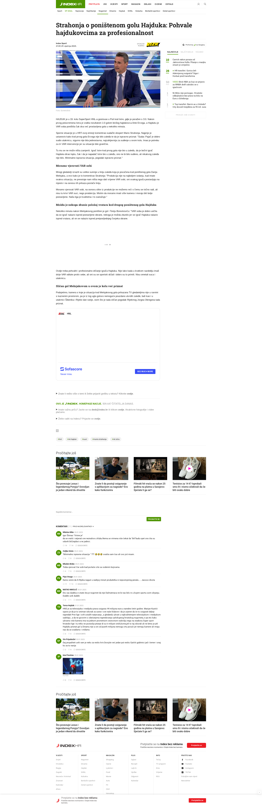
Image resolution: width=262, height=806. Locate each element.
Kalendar (59, 785)
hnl (60, 439)
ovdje (121, 409)
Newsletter (185, 781)
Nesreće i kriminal (63, 776)
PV (58, 578)
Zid (105, 4)
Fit (107, 785)
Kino (158, 768)
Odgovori (134, 776)
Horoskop (110, 793)
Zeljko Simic (68, 551)
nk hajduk (72, 439)
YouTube (65, 675)
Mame (108, 776)
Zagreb (59, 772)
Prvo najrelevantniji (82, 526)
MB (58, 565)
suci (84, 439)
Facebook (189, 760)
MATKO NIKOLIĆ (70, 589)
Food (108, 772)
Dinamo (112, 11)
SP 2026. (69, 11)
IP (59, 656)
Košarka (139, 11)
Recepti (134, 764)
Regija (58, 768)
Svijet (58, 760)
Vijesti (114, 4)
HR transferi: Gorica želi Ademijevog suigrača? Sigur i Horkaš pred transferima (186, 73)
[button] (59, 467)
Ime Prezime (68, 655)
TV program (161, 764)
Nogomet (103, 11)
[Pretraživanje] (204, 4)
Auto (108, 781)
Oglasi (147, 4)
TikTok (188, 772)
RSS (158, 776)
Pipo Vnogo (68, 577)
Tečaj (158, 760)
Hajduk (122, 11)
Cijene (158, 4)
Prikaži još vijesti (185, 115)
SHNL (130, 11)
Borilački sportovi (152, 11)
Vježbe (134, 772)
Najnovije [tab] (172, 52)
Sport (124, 4)
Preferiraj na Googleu (195, 45)
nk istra (115, 439)
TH (58, 607)
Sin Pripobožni (69, 639)
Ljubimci (109, 768)
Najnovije (79, 11)
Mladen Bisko (69, 564)
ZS (58, 552)
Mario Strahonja (99, 439)
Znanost (59, 781)
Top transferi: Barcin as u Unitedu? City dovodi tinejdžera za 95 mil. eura (189, 105)
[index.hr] (70, 4)
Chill (108, 789)
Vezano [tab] (199, 52)
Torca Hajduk (68, 605)
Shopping (110, 760)
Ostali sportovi (169, 11)
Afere (58, 789)
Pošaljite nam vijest (189, 776)
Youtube (188, 764)
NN (58, 533)
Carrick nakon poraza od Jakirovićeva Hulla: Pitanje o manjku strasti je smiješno (189, 62)
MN (58, 591)
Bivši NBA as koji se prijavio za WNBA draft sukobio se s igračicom (189, 85)
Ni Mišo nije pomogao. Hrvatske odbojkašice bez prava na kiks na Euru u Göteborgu (188, 96)
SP (58, 641)
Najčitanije (91, 11)
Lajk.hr (134, 768)
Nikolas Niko (68, 532)
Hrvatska (59, 764)
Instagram (189, 768)
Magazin (110, 755)
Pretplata (94, 4)
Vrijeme (159, 772)
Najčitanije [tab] (187, 52)
